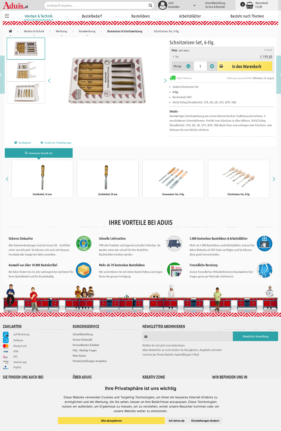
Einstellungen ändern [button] (205, 420)
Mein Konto (79, 355)
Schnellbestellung (215, 3)
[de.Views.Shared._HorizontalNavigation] (10, 32)
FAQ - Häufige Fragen (85, 350)
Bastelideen (140, 15)
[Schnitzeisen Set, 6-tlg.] (107, 81)
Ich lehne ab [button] (176, 420)
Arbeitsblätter (190, 15)
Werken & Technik (38, 15)
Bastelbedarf (92, 15)
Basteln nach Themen (247, 15)
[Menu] (7, 15)
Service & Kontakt (215, 6)
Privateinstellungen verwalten (90, 361)
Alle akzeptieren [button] (111, 420)
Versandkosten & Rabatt (86, 345)
